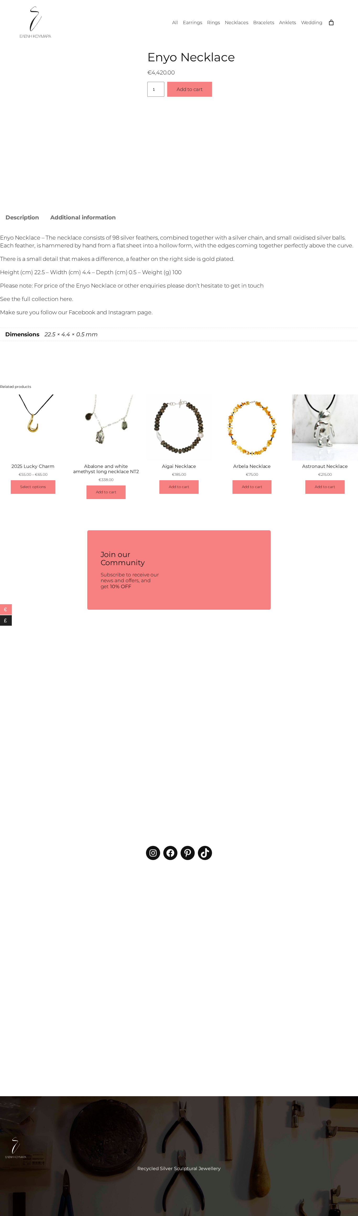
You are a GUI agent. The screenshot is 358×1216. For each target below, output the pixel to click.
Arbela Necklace (252, 466)
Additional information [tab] (83, 217)
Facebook (82, 312)
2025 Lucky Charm (33, 466)
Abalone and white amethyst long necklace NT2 (106, 469)
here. (66, 298)
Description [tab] (22, 217)
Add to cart (190, 89)
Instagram (122, 312)
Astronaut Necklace (325, 466)
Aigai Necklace (179, 466)
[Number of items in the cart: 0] (331, 23)
